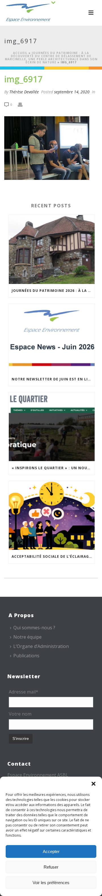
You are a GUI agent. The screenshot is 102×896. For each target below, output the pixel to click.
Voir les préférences (51, 882)
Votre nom (20, 714)
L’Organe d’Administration (41, 646)
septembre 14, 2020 (72, 91)
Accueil (20, 53)
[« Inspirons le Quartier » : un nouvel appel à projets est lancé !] (52, 426)
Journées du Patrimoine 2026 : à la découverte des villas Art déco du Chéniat (53, 290)
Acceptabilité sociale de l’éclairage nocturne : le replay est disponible (53, 556)
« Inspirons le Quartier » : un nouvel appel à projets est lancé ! (53, 468)
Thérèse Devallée (24, 91)
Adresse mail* (23, 692)
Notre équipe (27, 637)
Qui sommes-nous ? (34, 627)
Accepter (51, 851)
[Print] (23, 104)
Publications (26, 655)
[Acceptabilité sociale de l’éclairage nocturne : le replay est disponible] (52, 515)
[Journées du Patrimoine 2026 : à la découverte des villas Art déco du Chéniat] (52, 249)
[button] (93, 784)
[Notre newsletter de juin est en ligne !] (52, 338)
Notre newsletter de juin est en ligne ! (53, 379)
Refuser (51, 867)
